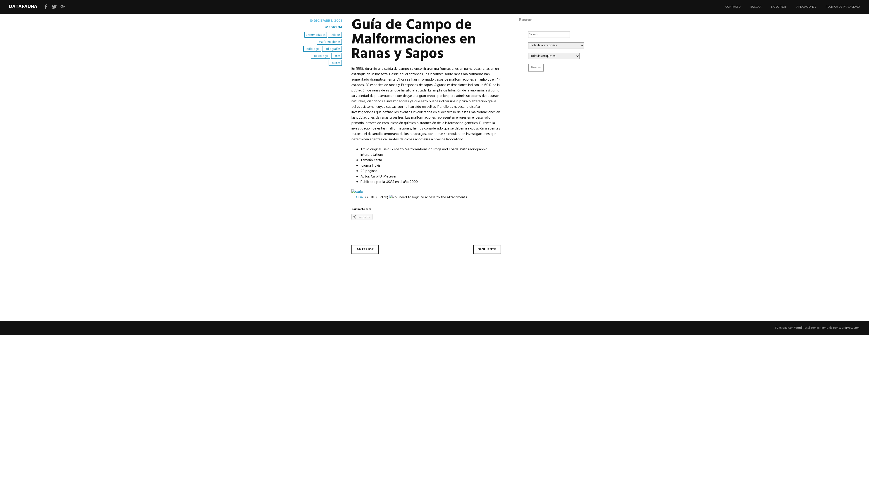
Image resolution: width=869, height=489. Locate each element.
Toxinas (335, 63)
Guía (359, 197)
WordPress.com (848, 328)
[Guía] (357, 192)
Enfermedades (315, 35)
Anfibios (334, 35)
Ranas (336, 56)
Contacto (733, 7)
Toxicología (320, 56)
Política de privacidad (843, 7)
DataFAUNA (23, 7)
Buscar (756, 7)
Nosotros (779, 7)
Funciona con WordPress (792, 328)
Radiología (312, 49)
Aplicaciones (806, 7)
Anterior (365, 249)
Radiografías (332, 49)
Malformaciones (329, 42)
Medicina (333, 27)
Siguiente (487, 249)
